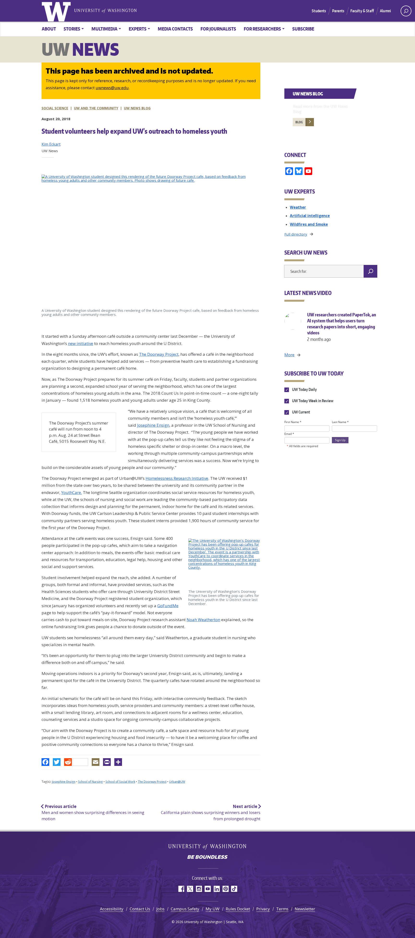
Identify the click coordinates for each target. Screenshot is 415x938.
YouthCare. (71, 492)
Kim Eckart (51, 144)
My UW (213, 909)
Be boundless (207, 857)
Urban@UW (177, 782)
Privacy (263, 909)
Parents (338, 10)
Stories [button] (72, 29)
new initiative (80, 343)
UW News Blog (308, 93)
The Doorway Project (158, 354)
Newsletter (305, 909)
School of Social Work (120, 782)
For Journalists (218, 29)
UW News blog (137, 108)
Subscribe (303, 29)
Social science (55, 108)
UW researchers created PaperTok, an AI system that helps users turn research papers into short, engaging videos (341, 327)
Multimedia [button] (104, 29)
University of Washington (57, 11)
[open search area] (406, 11)
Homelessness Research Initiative (177, 478)
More (289, 354)
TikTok (234, 889)
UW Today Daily (304, 389)
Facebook (181, 889)
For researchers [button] (262, 29)
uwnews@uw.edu (112, 87)
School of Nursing (90, 782)
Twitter (190, 889)
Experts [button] (137, 29)
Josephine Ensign (153, 425)
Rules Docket (238, 909)
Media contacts (175, 29)
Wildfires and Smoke (309, 224)
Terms (282, 909)
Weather (298, 207)
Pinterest (225, 889)
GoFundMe (167, 605)
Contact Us (140, 909)
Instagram (198, 889)
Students (319, 10)
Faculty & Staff (362, 10)
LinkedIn (216, 889)
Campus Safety (185, 909)
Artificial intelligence (310, 215)
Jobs (160, 909)
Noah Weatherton (203, 619)
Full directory (295, 234)
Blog (299, 122)
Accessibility (111, 909)
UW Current (300, 412)
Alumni (385, 10)
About (49, 29)
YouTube (207, 889)
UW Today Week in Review (312, 401)
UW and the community (96, 108)
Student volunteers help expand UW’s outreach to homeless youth (134, 131)
